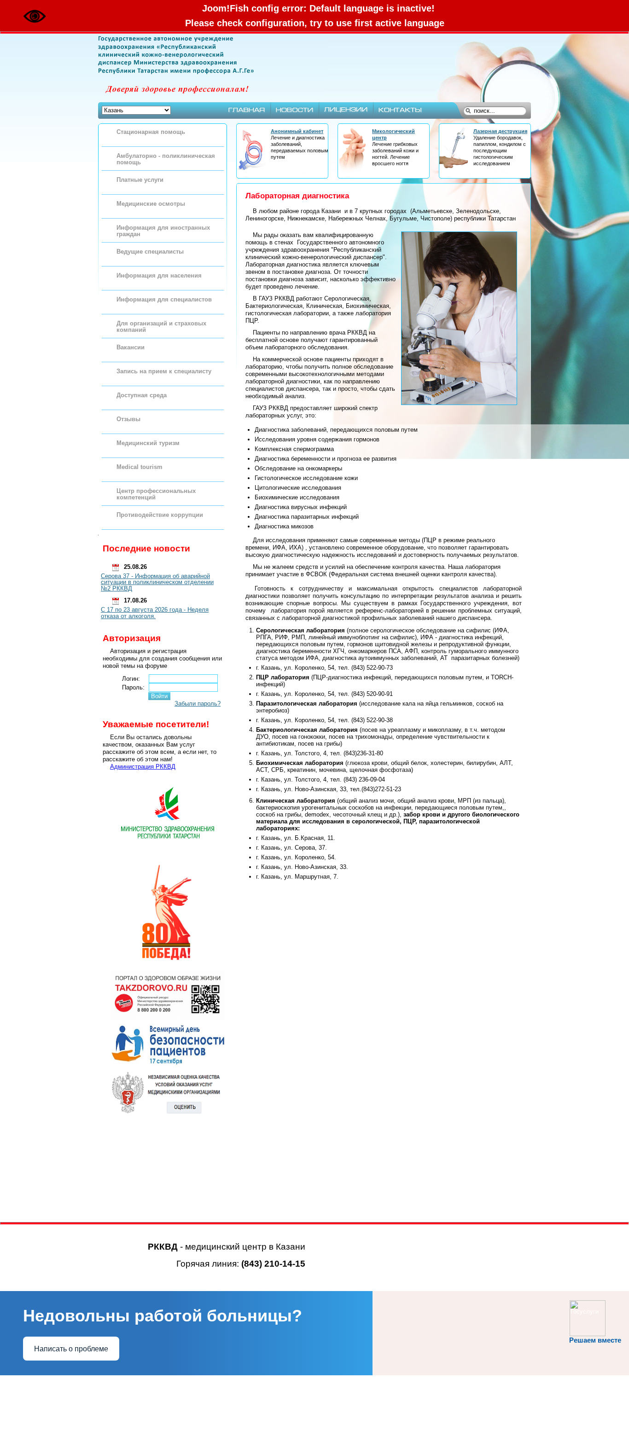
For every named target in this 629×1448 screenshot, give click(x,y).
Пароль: (133, 687)
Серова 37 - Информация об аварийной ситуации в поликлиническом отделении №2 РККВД (157, 582)
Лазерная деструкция (500, 131)
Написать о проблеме (71, 1349)
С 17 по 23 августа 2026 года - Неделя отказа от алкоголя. (155, 613)
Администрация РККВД (142, 766)
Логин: (131, 678)
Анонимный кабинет (297, 131)
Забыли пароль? (198, 703)
